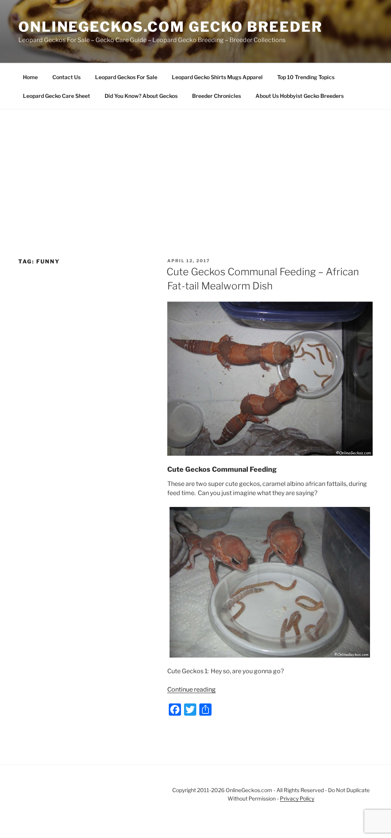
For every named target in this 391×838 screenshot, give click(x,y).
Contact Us (66, 77)
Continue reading (191, 689)
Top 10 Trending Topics (305, 77)
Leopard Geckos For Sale (126, 77)
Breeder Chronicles (216, 96)
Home (30, 77)
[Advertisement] (195, 166)
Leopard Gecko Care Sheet (56, 96)
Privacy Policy (297, 798)
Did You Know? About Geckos (141, 96)
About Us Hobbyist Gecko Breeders (299, 96)
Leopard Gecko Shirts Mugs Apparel (217, 77)
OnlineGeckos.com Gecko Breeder (170, 26)
